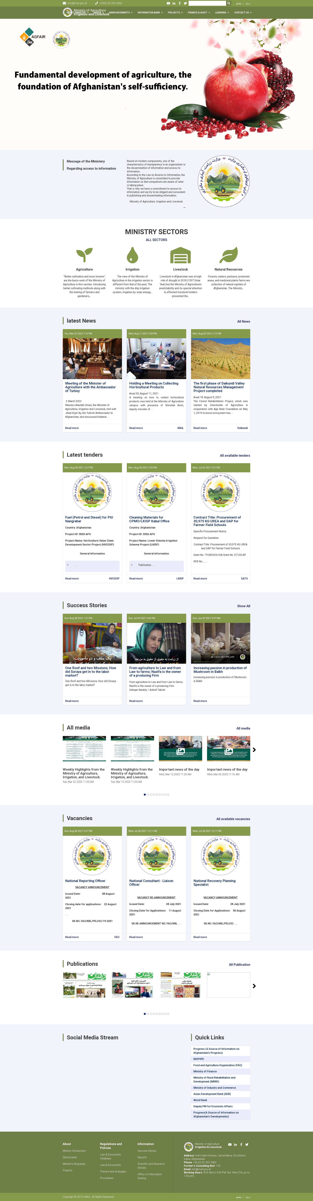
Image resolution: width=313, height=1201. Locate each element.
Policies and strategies (113, 1171)
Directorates (70, 1157)
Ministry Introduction (74, 1150)
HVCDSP (114, 578)
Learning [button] (220, 12)
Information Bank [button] (149, 12)
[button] (145, 795)
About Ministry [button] (76, 12)
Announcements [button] (119, 12)
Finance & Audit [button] (197, 12)
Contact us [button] (241, 12)
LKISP (180, 578)
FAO (116, 937)
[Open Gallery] (84, 748)
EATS (244, 578)
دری (248, 3)
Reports (142, 1157)
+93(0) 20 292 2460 (110, 3)
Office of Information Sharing (150, 1176)
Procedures (106, 1178)
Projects (67, 1170)
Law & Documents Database (110, 1156)
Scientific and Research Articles (151, 1165)
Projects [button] (174, 12)
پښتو (238, 3)
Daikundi (242, 428)
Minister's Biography (74, 1163)
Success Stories (147, 1150)
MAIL (181, 428)
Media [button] (97, 12)
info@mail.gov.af (77, 3)
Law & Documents (110, 1165)
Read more (72, 428)
